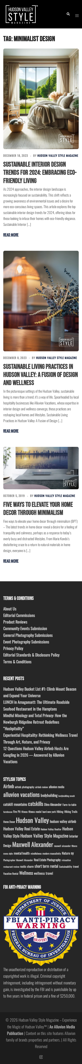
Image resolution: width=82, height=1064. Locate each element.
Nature (66, 853)
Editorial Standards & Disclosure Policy (31, 655)
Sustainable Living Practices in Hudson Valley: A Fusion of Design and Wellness (40, 375)
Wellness (26, 873)
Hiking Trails (70, 811)
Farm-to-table (69, 805)
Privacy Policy (13, 648)
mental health (22, 853)
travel (76, 866)
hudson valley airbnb (63, 821)
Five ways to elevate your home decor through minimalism (38, 509)
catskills (35, 803)
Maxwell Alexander (32, 844)
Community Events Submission (25, 628)
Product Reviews (15, 622)
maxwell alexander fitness (65, 846)
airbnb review (41, 787)
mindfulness (36, 853)
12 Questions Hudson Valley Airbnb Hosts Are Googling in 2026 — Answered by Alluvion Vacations (36, 754)
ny (72, 853)
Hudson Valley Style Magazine (57, 155)
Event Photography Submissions (26, 641)
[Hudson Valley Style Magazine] (21, 13)
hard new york (49, 811)
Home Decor (9, 822)
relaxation (66, 860)
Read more (11, 234)
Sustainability (65, 866)
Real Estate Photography (47, 859)
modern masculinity (51, 853)
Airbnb (8, 786)
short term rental (46, 866)
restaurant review (11, 866)
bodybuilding (49, 795)
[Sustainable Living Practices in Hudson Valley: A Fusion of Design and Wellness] (41, 301)
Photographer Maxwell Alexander (18, 860)
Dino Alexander (53, 804)
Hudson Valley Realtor (51, 829)
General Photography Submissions (28, 635)
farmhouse (7, 811)
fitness (24, 811)
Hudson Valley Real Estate (21, 828)
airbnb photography (24, 787)
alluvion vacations (21, 794)
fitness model (35, 812)
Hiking (60, 811)
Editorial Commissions (19, 615)
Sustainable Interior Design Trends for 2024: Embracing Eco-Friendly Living (40, 172)
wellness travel (43, 873)
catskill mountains (15, 804)
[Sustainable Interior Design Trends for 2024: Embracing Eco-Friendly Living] (41, 99)
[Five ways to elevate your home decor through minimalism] (41, 468)
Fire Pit (17, 811)
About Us (9, 608)
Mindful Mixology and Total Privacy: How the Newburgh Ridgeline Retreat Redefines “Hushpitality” (35, 721)
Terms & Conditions (17, 661)
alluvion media (56, 786)
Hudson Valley (32, 820)
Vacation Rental (10, 873)
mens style (8, 853)
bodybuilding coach (66, 796)
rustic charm (27, 866)
